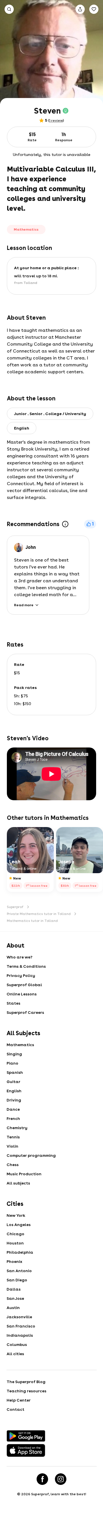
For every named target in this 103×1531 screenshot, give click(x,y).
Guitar (13, 1081)
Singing (14, 1054)
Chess (13, 1164)
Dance (13, 1109)
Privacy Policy (21, 975)
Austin (13, 1307)
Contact (15, 1409)
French (13, 1118)
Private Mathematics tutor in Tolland (39, 914)
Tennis (13, 1137)
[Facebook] (42, 1479)
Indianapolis (20, 1335)
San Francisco (21, 1326)
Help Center (19, 1400)
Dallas (14, 1289)
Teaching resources (26, 1391)
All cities (15, 1353)
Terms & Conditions (26, 966)
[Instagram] (60, 1479)
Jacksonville (19, 1317)
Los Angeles (19, 1224)
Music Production (24, 1174)
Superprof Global (24, 984)
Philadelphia (20, 1252)
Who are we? (19, 957)
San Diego (17, 1280)
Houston (15, 1243)
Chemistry (17, 1127)
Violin (12, 1146)
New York (16, 1215)
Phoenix (14, 1261)
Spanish (15, 1072)
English (14, 1091)
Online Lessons (22, 994)
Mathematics (20, 1044)
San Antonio (19, 1270)
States (13, 1003)
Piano (12, 1063)
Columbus (17, 1344)
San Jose (15, 1298)
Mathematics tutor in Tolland (32, 921)
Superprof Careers (25, 1012)
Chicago (15, 1233)
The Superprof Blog (26, 1381)
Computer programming (31, 1155)
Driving (14, 1100)
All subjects (18, 1183)
